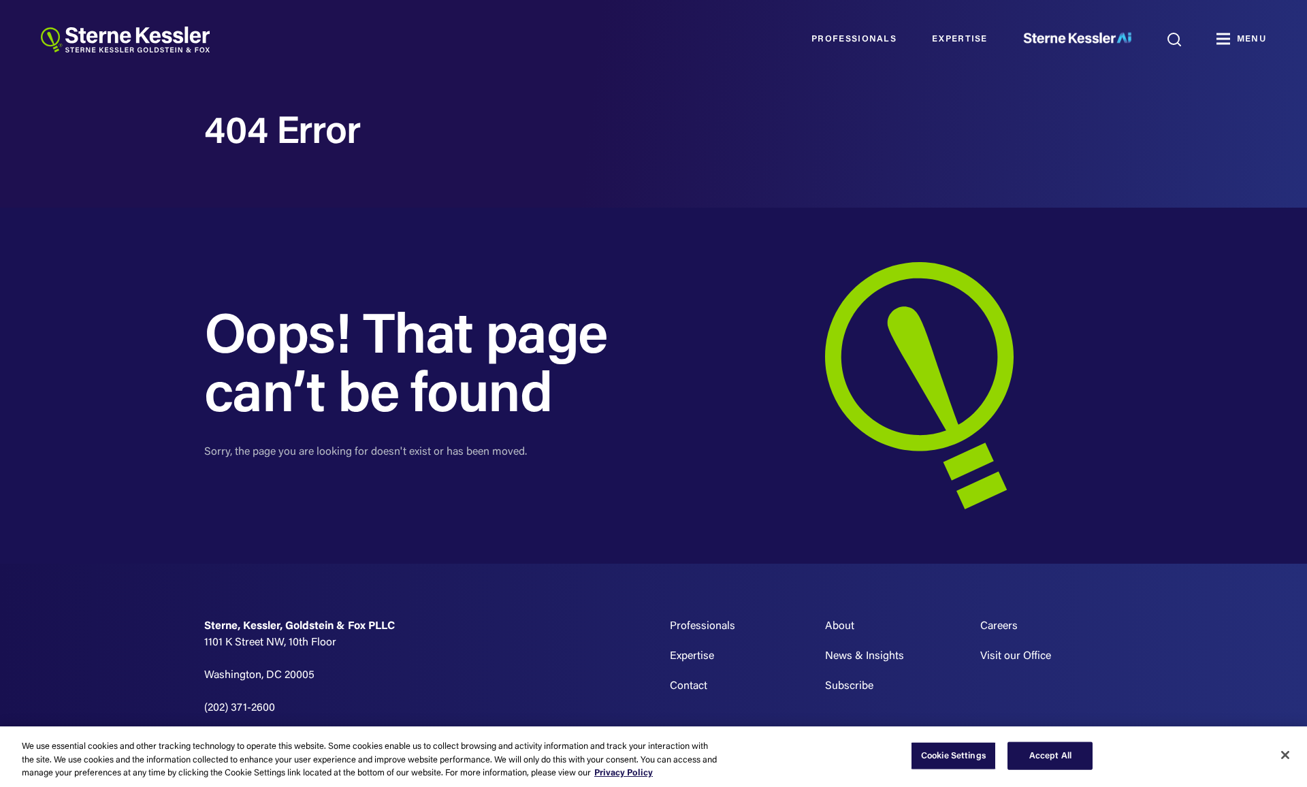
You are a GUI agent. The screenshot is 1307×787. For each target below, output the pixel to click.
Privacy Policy (623, 773)
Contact (688, 686)
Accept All (1050, 755)
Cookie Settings (953, 755)
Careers (999, 626)
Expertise (960, 39)
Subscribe (849, 686)
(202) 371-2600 (239, 708)
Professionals (854, 39)
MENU (1251, 39)
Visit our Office (1015, 656)
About (839, 626)
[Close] (1285, 755)
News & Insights (864, 656)
